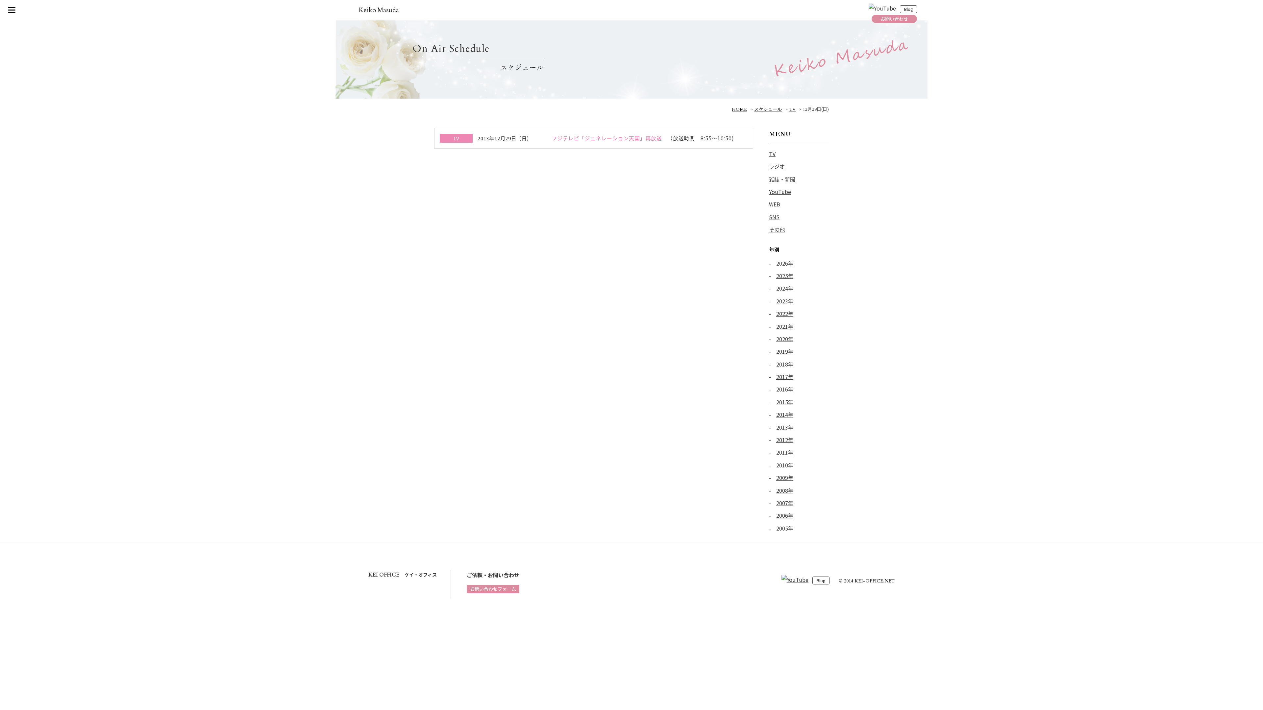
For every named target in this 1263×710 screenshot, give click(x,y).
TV (772, 154)
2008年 (784, 490)
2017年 (784, 377)
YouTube (780, 192)
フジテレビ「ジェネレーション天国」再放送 (607, 138)
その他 (777, 229)
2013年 (784, 427)
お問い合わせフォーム (493, 588)
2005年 (784, 528)
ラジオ (777, 166)
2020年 (784, 339)
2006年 (784, 515)
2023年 (784, 301)
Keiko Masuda (379, 10)
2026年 (784, 263)
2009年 (784, 478)
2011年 (784, 452)
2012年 (784, 440)
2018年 (784, 364)
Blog (908, 9)
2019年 (784, 351)
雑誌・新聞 (782, 179)
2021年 (784, 326)
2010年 (784, 465)
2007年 (784, 503)
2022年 (784, 314)
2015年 (784, 402)
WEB (774, 204)
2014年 (784, 414)
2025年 (784, 276)
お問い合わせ (894, 18)
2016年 (784, 389)
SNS (774, 217)
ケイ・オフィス (402, 574)
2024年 (784, 288)
